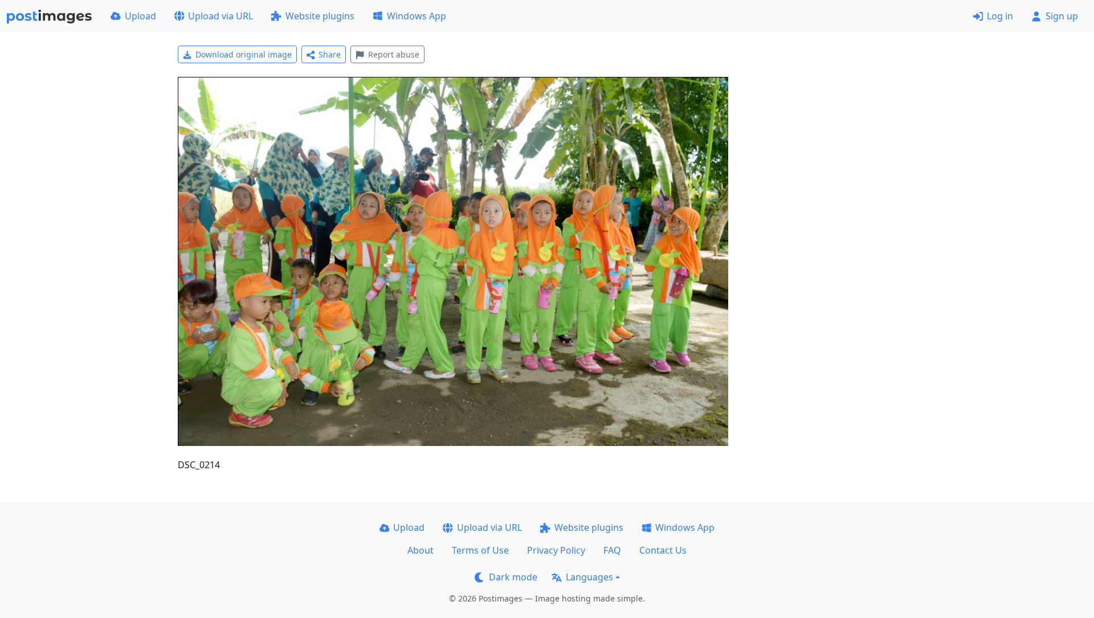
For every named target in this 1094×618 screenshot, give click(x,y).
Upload (140, 16)
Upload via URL (220, 16)
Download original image (243, 54)
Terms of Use (480, 550)
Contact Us (663, 550)
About (420, 550)
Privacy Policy (556, 550)
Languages (589, 577)
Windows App (416, 16)
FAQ (612, 550)
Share (330, 54)
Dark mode (513, 577)
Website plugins (319, 16)
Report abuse (393, 54)
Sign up (1062, 16)
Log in (1000, 16)
